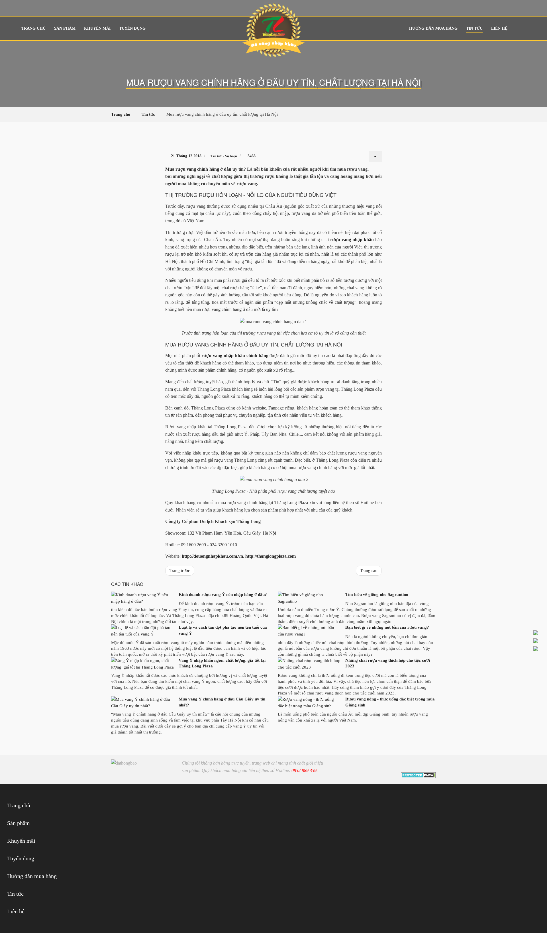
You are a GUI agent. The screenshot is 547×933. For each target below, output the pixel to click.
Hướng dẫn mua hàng (433, 28)
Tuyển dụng (132, 28)
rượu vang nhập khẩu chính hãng (234, 355)
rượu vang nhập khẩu (352, 239)
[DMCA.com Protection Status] (418, 775)
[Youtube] (422, 766)
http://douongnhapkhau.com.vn (212, 556)
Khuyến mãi (97, 28)
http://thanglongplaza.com (270, 556)
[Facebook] (414, 766)
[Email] (430, 766)
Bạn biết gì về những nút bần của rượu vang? (387, 627)
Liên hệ (499, 28)
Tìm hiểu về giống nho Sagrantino (376, 594)
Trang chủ (33, 28)
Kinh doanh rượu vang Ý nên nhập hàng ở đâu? (223, 594)
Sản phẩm (64, 28)
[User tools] (375, 156)
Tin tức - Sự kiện (224, 156)
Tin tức (474, 28)
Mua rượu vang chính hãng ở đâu (198, 169)
